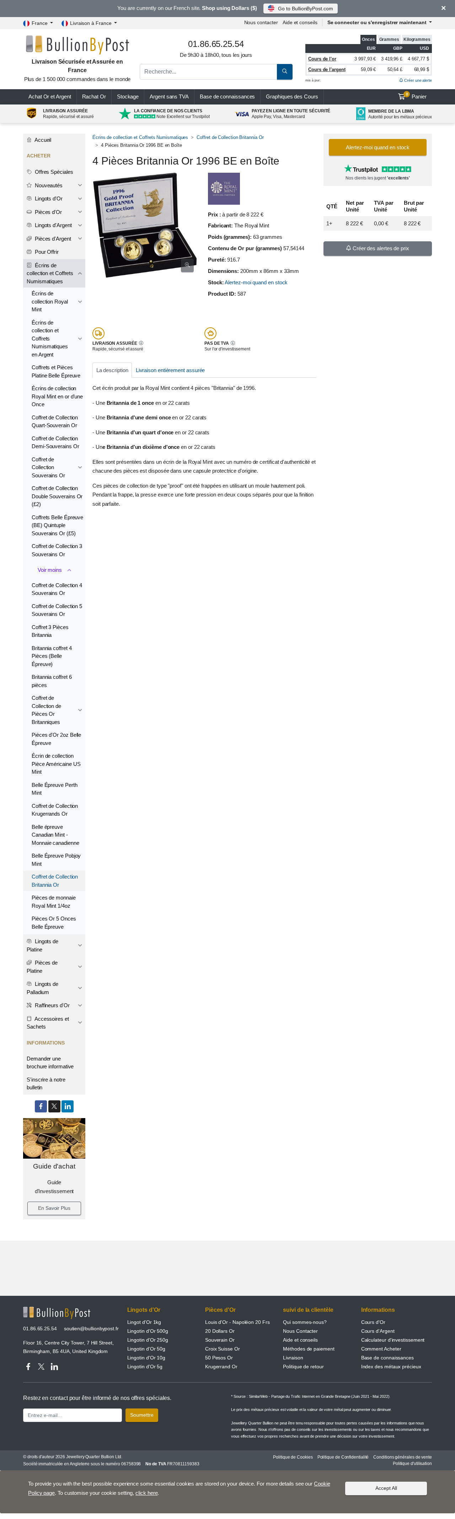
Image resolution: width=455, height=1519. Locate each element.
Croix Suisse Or (222, 1349)
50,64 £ (394, 69)
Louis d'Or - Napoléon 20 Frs (237, 1322)
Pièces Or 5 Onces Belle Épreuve (54, 923)
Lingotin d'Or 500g (147, 1331)
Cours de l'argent (327, 69)
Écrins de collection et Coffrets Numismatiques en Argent (50, 339)
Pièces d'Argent (52, 239)
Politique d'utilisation (412, 1463)
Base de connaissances (227, 96)
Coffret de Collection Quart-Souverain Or (55, 421)
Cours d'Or (373, 1322)
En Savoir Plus (54, 1208)
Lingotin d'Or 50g (146, 1349)
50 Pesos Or (219, 1357)
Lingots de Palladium (42, 988)
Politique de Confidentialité (343, 1457)
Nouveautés (48, 185)
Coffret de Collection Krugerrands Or (55, 810)
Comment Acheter (381, 1349)
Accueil (42, 140)
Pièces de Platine (42, 967)
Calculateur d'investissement (393, 1340)
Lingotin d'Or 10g (146, 1357)
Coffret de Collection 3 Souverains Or (57, 550)
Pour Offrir (46, 252)
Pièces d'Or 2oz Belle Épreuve (56, 739)
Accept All (386, 1488)
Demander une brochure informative (50, 1063)
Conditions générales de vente (402, 1457)
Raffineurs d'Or (51, 1005)
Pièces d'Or (47, 212)
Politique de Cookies (292, 1457)
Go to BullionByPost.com (305, 8)
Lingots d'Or (48, 198)
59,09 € (368, 69)
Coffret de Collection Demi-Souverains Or (55, 442)
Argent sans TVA (169, 96)
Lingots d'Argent (52, 225)
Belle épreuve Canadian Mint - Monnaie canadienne (55, 835)
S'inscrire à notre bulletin (46, 1084)
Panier (416, 96)
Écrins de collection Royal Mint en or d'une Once (57, 396)
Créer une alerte (417, 80)
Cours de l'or (322, 58)
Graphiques (292, 96)
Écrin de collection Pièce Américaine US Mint (56, 764)
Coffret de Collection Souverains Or (48, 467)
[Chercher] (285, 72)
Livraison (293, 1357)
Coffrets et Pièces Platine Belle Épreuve (56, 371)
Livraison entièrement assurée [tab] (170, 370)
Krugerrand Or (221, 1366)
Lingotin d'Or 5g (145, 1366)
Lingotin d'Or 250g (147, 1340)
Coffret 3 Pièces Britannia (50, 631)
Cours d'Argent (378, 1331)
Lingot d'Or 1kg (144, 1322)
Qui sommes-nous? (305, 1322)
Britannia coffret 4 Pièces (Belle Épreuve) (51, 656)
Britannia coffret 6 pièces (51, 681)
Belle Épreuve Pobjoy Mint (56, 860)
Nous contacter (261, 22)
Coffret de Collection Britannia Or (230, 137)
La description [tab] (112, 370)
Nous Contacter (300, 1331)
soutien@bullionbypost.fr (91, 1328)
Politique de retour (303, 1366)
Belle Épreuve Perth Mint (54, 789)
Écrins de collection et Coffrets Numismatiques (140, 137)
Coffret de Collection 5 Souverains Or (57, 610)
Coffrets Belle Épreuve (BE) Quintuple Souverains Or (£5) (57, 525)
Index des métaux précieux (391, 1366)
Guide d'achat (54, 1166)
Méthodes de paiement (308, 1349)
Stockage (128, 96)
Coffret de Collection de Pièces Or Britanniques (46, 710)
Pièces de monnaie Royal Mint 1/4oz (54, 902)
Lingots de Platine (42, 945)
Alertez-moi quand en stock (256, 282)
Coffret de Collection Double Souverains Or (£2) (57, 496)
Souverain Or (220, 1340)
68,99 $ (421, 69)
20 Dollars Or (220, 1331)
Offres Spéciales (53, 172)
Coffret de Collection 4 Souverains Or (57, 589)
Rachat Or (94, 96)
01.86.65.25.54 (40, 1328)
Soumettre (142, 1415)
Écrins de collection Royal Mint (50, 301)
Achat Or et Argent (49, 96)
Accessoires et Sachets (48, 1023)
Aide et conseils (300, 22)
